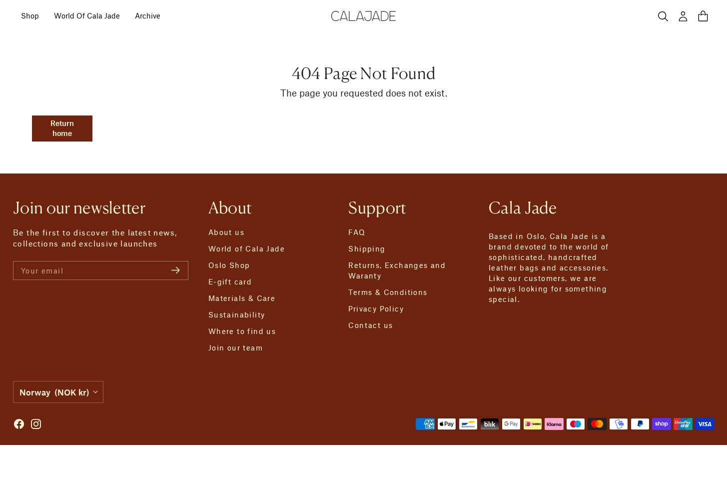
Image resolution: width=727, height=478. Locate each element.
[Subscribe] (175, 270)
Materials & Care (241, 298)
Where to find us (242, 331)
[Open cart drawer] (703, 16)
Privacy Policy (376, 308)
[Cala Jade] (363, 16)
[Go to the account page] (683, 16)
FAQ (356, 232)
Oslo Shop (229, 265)
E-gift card (230, 281)
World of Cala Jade (246, 248)
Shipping (366, 248)
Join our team (235, 347)
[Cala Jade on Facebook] (19, 424)
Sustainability (236, 314)
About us (226, 232)
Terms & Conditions (387, 292)
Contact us (370, 325)
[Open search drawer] (663, 16)
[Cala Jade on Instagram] (36, 424)
